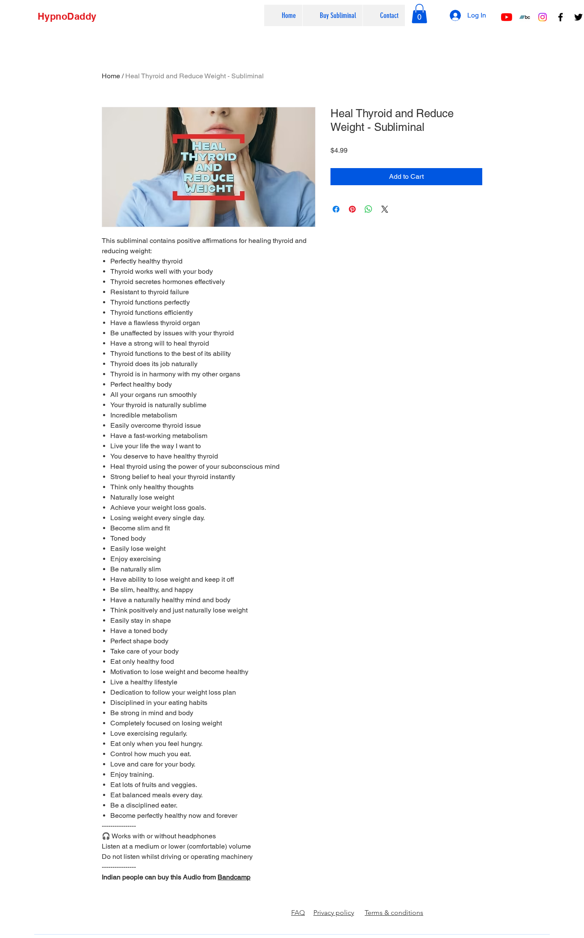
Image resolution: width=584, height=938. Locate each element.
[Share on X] (385, 209)
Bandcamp (234, 877)
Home (111, 76)
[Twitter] (578, 17)
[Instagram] (542, 17)
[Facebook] (560, 17)
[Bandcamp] (524, 17)
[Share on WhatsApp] (368, 209)
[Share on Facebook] (336, 209)
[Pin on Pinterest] (352, 209)
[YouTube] (506, 17)
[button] (332, 15)
